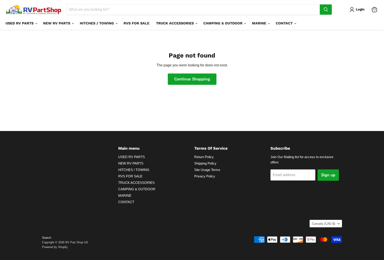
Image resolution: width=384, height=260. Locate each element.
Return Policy (204, 157)
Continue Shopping (192, 79)
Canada (323, 223)
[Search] (326, 9)
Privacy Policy (204, 176)
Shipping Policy (205, 163)
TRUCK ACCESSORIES (175, 23)
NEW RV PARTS (57, 23)
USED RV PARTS (20, 23)
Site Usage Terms (207, 170)
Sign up (328, 175)
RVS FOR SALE (136, 23)
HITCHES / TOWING (97, 23)
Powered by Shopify (55, 247)
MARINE (259, 23)
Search (46, 237)
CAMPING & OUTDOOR (223, 23)
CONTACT (285, 23)
